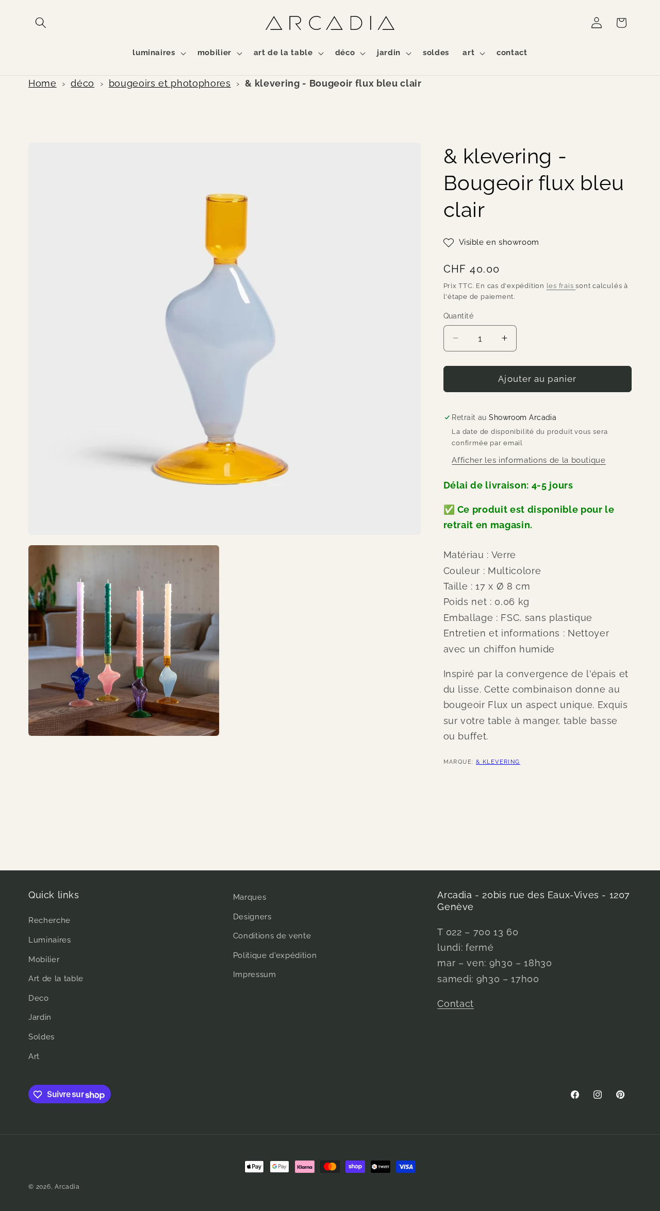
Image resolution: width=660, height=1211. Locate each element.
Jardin (40, 1017)
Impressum (254, 975)
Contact (455, 1003)
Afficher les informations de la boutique (528, 460)
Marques (250, 897)
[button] (40, 22)
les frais (561, 286)
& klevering (498, 762)
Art (34, 1056)
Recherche (49, 921)
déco (82, 83)
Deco (38, 998)
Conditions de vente (272, 935)
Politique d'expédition (275, 955)
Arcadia (67, 1186)
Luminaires (49, 940)
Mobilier (43, 959)
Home (42, 83)
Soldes (41, 1036)
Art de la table (56, 978)
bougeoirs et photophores (170, 83)
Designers (252, 916)
